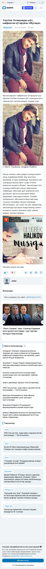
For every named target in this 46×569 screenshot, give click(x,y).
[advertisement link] (27, 7)
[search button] (36, 8)
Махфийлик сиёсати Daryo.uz (21, 556)
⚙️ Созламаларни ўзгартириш (23, 565)
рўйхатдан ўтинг (33, 297)
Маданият (7, 27)
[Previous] (3, 322)
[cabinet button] (41, 8)
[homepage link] (7, 8)
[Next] (43, 322)
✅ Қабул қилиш (23, 560)
